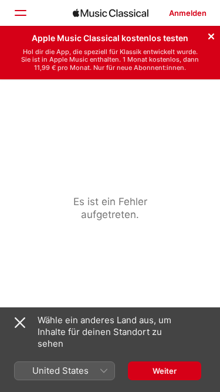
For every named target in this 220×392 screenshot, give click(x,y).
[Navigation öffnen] (20, 13)
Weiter (165, 371)
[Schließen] (211, 34)
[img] (110, 13)
